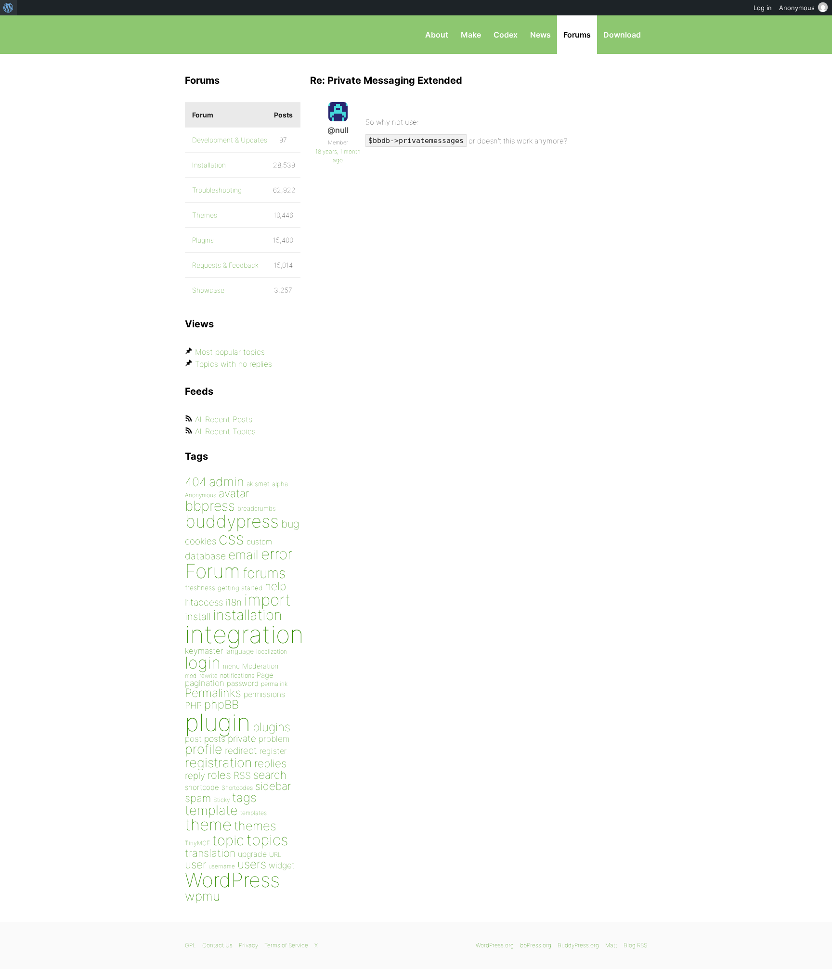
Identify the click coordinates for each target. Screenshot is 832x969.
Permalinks (213, 693)
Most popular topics (230, 352)
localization (271, 651)
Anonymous (200, 495)
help (275, 586)
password (243, 683)
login (203, 662)
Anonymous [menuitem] (797, 8)
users (251, 864)
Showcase (208, 290)
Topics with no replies (233, 364)
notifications (237, 675)
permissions (264, 694)
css (231, 538)
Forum (212, 571)
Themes (204, 215)
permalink (274, 683)
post (193, 739)
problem (274, 739)
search (269, 775)
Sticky (221, 799)
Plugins (203, 240)
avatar (234, 493)
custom (259, 541)
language (239, 651)
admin (226, 481)
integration (244, 634)
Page (265, 675)
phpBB (221, 704)
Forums (577, 34)
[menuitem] (8, 7)
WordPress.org (495, 945)
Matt (611, 945)
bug (290, 523)
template (211, 810)
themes (255, 825)
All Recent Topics (225, 431)
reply (195, 775)
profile (203, 749)
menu (231, 666)
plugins (271, 727)
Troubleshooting (217, 190)
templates (253, 812)
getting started (240, 588)
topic (228, 840)
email (243, 554)
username (221, 866)
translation (210, 853)
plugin (217, 722)
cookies (200, 541)
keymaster (204, 651)
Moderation (260, 666)
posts (214, 739)
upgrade (252, 854)
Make (471, 34)
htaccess (204, 602)
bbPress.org (235, 34)
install (197, 616)
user (195, 864)
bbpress (210, 505)
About (436, 34)
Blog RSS (635, 945)
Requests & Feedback (225, 265)
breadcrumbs (256, 508)
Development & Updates (229, 140)
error (276, 554)
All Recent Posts (223, 419)
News (540, 34)
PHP (193, 705)
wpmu (202, 896)
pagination (204, 683)
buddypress (232, 521)
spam (198, 798)
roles (219, 775)
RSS (242, 775)
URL (275, 854)
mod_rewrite (201, 675)
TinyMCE (197, 843)
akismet (258, 484)
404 (196, 482)
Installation (209, 165)
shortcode (202, 787)
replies (270, 763)
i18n (233, 602)
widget (282, 865)
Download (622, 34)
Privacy (248, 945)
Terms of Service (286, 945)
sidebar (273, 785)
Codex (506, 34)
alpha (280, 484)
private (242, 738)
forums (264, 573)
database (205, 556)
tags (244, 797)
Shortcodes (237, 787)
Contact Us (217, 945)
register (273, 751)
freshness (200, 587)
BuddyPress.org (578, 945)
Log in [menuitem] (763, 8)
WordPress (232, 880)
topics (267, 840)
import (267, 599)
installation (247, 614)
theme (208, 824)
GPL (190, 945)
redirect (241, 750)
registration (218, 763)
